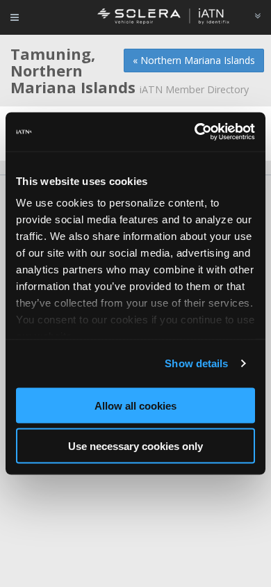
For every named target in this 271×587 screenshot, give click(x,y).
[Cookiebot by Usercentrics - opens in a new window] (195, 132)
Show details (196, 363)
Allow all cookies (135, 405)
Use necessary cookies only (135, 446)
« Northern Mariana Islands (194, 60)
